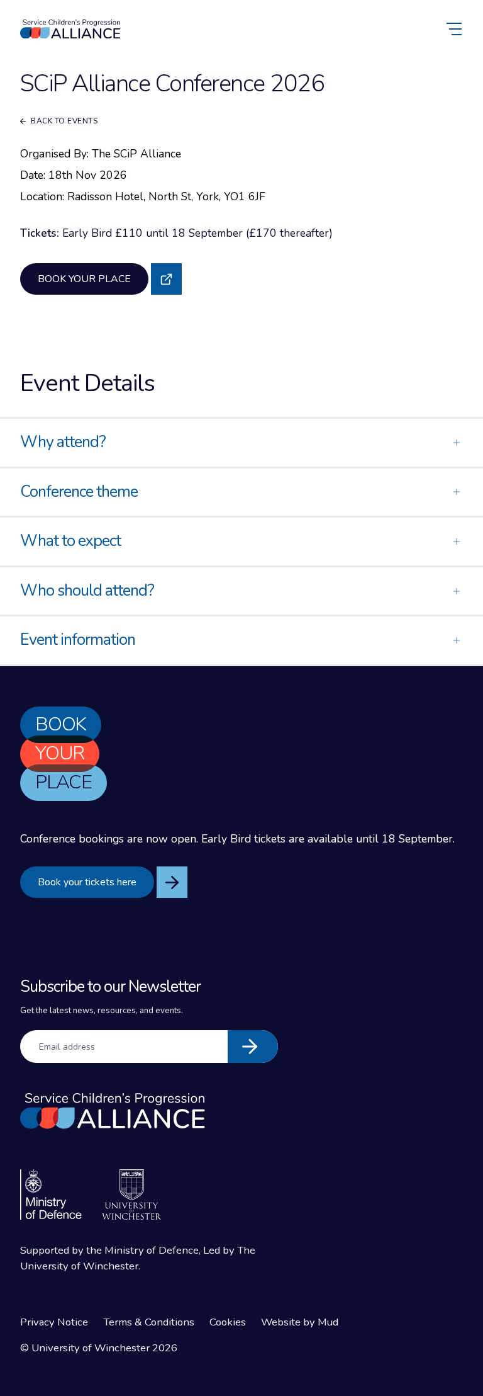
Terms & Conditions (148, 1322)
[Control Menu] (455, 29)
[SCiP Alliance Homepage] (70, 29)
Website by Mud (299, 1322)
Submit (253, 1046)
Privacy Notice (54, 1322)
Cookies (227, 1322)
